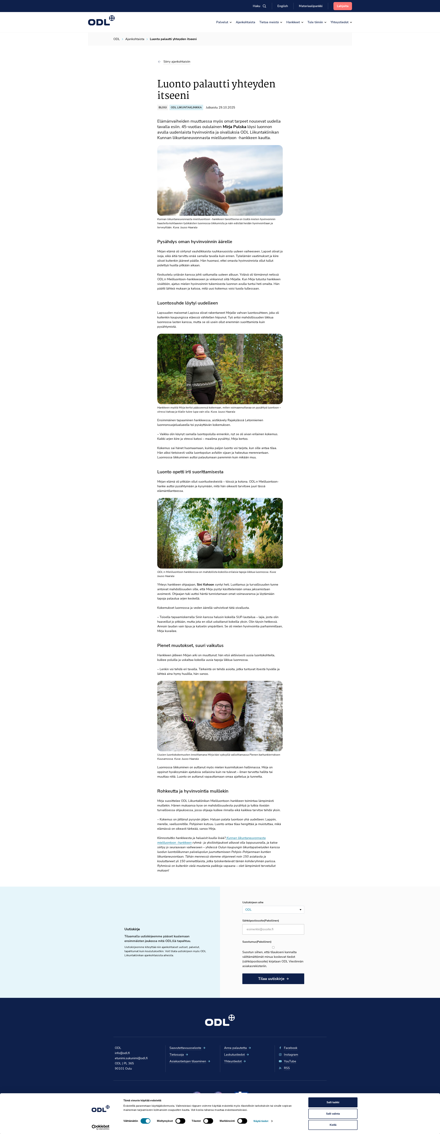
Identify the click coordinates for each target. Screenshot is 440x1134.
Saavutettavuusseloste (185, 1048)
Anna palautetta (235, 1048)
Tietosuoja (176, 1055)
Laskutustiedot (234, 1055)
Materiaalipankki (310, 6)
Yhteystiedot (233, 1061)
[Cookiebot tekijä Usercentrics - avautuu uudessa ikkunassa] (101, 1127)
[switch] (180, 1121)
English (282, 6)
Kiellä (333, 1124)
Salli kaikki (333, 1102)
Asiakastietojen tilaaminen (187, 1061)
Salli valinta (333, 1113)
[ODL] (101, 20)
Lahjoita (343, 6)
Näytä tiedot (261, 1121)
